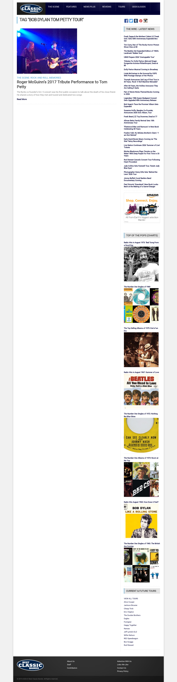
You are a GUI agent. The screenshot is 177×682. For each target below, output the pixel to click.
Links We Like (122, 665)
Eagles (126, 618)
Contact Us (121, 668)
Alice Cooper (129, 602)
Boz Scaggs (128, 642)
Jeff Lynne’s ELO (130, 632)
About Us (71, 661)
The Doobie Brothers (132, 615)
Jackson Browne (130, 605)
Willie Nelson (129, 635)
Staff (69, 665)
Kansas (127, 629)
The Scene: (23, 77)
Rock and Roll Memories (45, 77)
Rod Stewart (129, 645)
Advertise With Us (124, 661)
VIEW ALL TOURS (131, 599)
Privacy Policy (122, 671)
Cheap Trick (128, 609)
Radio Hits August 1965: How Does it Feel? (141, 502)
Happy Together (130, 625)
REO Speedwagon (131, 638)
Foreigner (127, 622)
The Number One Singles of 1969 (137, 287)
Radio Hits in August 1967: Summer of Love (141, 372)
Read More (22, 99)
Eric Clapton (129, 612)
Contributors (72, 668)
